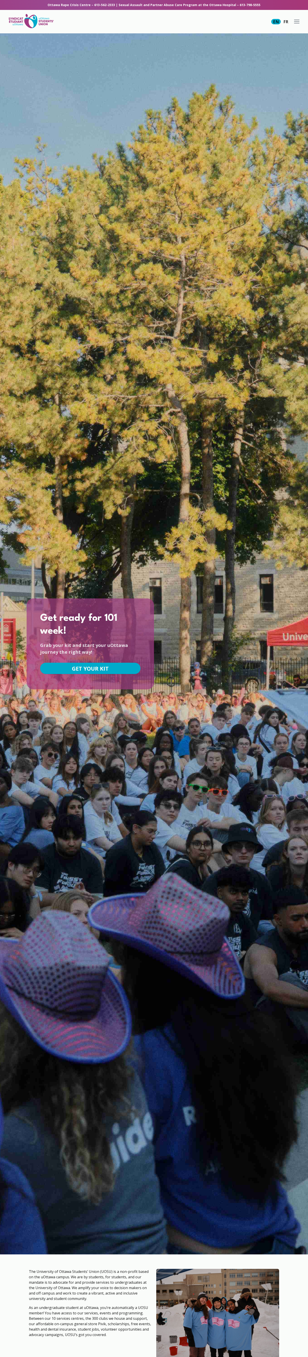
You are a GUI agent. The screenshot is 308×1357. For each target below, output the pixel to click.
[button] (296, 21)
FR (285, 21)
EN (276, 21)
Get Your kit (90, 668)
